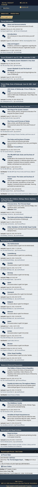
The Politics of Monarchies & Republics (20, 368)
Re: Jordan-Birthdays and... (7, 337)
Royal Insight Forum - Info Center (12, 451)
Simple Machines (14, 483)
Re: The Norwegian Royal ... (7, 279)
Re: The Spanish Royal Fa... (7, 289)
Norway (10, 273)
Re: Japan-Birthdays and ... (7, 328)
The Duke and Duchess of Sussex (18, 139)
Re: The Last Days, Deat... (7, 65)
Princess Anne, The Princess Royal (18, 204)
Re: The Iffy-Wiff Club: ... (7, 169)
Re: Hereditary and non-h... (7, 425)
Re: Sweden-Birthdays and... (8, 270)
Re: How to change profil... (7, 52)
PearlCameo (18, 65)
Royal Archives (12, 433)
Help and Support (13, 44)
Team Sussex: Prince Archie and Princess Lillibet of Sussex (22, 194)
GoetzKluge (18, 52)
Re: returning (25, 41)
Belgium (10, 302)
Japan (9, 321)
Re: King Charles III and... (7, 118)
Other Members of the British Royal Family (21, 227)
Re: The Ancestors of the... (7, 411)
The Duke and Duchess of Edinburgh (19, 217)
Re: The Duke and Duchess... (8, 224)
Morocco (16, 340)
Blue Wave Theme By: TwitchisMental (28, 483)
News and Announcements (16, 24)
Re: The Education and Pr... (7, 131)
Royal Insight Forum (7, 3)
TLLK (15, 209)
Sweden (10, 263)
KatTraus (12, 458)
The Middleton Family (14, 403)
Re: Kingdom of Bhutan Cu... (8, 350)
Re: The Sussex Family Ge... (7, 151)
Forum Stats (6, 455)
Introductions (12, 34)
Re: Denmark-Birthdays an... (8, 299)
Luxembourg (11, 253)
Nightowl (18, 151)
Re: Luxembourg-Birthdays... (8, 260)
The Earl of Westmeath (21, 31)
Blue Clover (33, 41)
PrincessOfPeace (18, 147)
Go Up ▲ (21, 481)
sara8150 (17, 118)
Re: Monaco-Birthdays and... (8, 318)
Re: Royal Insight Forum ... (7, 31)
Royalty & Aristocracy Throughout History (21, 383)
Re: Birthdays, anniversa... (7, 214)
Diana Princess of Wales (13, 395)
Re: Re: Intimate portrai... (7, 441)
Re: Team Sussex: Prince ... (7, 191)
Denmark (10, 292)
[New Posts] (3, 26)
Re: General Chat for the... (7, 79)
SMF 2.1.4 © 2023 (5, 483)
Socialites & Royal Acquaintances (18, 415)
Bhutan (10, 344)
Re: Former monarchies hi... (8, 392)
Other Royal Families (14, 353)
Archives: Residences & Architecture (12, 446)
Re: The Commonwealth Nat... (8, 380)
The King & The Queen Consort (17, 109)
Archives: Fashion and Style (14, 444)
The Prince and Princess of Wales (18, 121)
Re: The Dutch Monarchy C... (8, 250)
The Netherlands (13, 244)
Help (16, 481)
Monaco (10, 312)
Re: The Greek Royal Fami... (7, 360)
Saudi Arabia (10, 340)
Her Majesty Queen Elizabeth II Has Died (21, 60)
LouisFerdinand (19, 79)
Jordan (9, 331)
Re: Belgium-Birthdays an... (7, 308)
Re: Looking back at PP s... (7, 101)
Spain (9, 282)
